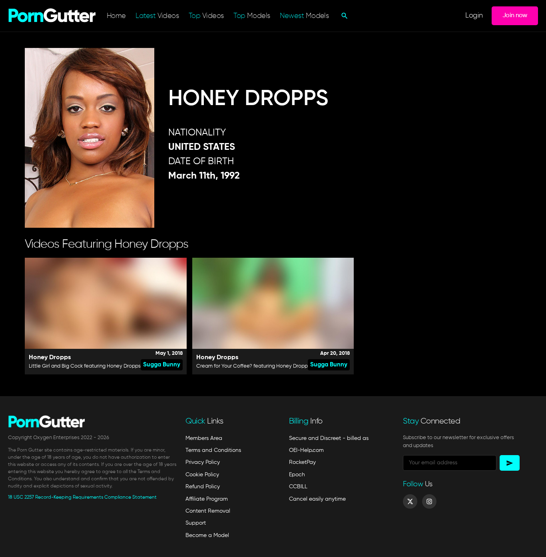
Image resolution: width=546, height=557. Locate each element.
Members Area (203, 438)
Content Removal (207, 511)
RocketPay (302, 462)
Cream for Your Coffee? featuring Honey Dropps (253, 366)
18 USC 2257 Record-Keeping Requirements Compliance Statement (82, 497)
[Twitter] (410, 501)
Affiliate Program (206, 499)
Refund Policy (202, 486)
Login (473, 15)
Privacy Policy (202, 462)
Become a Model (207, 535)
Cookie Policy (202, 474)
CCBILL (298, 486)
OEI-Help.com (306, 450)
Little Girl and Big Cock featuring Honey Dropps (85, 366)
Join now (514, 15)
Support (195, 523)
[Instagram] (429, 501)
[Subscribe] (510, 463)
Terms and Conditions (213, 450)
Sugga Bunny (161, 365)
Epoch (297, 474)
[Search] (344, 16)
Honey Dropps (50, 357)
